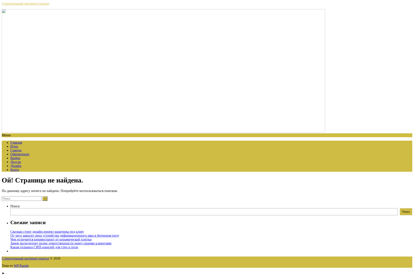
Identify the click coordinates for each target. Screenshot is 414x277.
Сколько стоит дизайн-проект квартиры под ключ (47, 231)
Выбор (15, 158)
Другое (15, 162)
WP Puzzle (21, 266)
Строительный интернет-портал (25, 3)
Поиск (15, 206)
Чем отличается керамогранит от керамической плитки (51, 239)
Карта (14, 170)
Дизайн (15, 166)
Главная (16, 142)
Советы (16, 150)
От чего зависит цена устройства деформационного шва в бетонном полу (64, 235)
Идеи (14, 146)
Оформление (19, 154)
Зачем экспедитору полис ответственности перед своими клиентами (60, 243)
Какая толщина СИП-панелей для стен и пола (44, 247)
